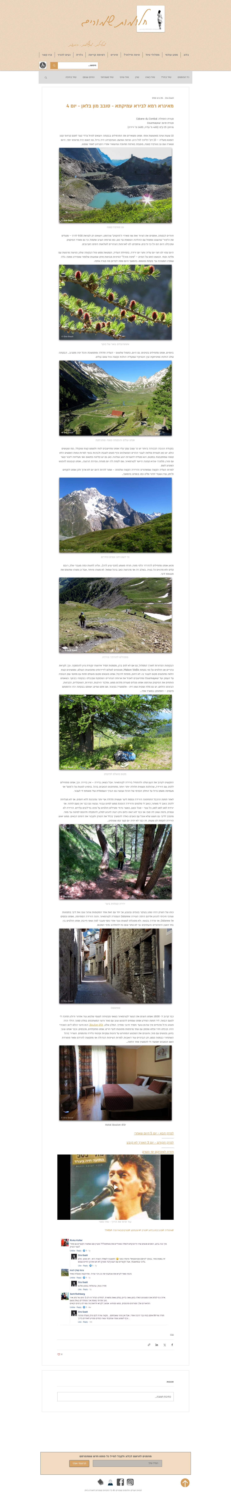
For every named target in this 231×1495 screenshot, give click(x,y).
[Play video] (115, 1187)
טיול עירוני (124, 77)
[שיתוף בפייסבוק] (172, 1344)
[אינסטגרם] (130, 1482)
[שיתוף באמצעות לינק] (149, 1344)
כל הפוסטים (183, 77)
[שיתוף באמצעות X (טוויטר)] (164, 1344)
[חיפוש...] (54, 65)
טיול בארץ (150, 77)
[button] (45, 77)
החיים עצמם (88, 77)
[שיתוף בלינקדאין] (156, 1344)
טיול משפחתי (107, 77)
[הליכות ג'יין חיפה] (110, 1482)
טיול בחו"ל (166, 77)
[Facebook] (120, 1482)
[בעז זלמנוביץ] (100, 1482)
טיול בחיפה (71, 77)
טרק (137, 77)
